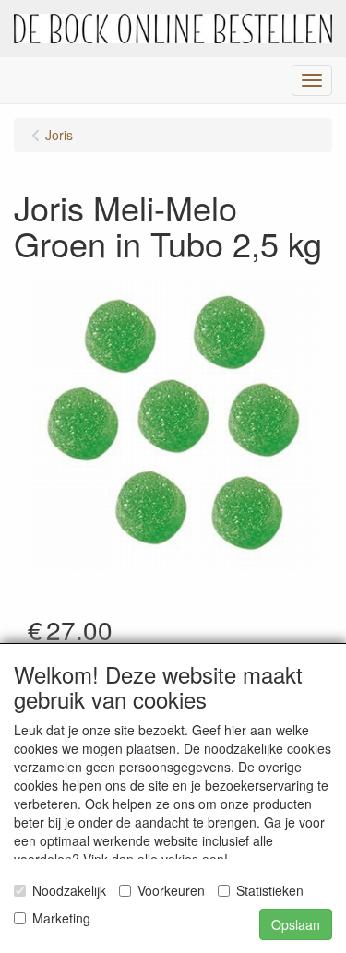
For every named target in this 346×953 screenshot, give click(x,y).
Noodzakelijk (69, 890)
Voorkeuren (171, 890)
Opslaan (295, 924)
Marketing (61, 918)
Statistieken (270, 890)
